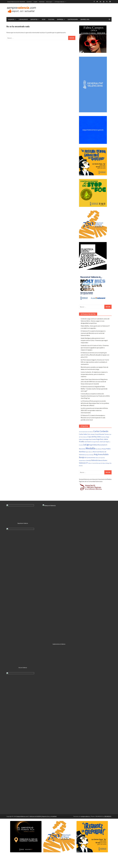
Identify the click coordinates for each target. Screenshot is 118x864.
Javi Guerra (88, 442)
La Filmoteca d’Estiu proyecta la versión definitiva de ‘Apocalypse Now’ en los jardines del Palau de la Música (95, 403)
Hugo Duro (99, 439)
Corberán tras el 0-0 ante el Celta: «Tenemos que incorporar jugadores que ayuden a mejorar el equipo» (95, 348)
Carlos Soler (83, 434)
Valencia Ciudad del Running (94, 463)
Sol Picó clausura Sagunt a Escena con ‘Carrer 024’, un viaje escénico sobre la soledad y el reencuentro (95, 362)
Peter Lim (91, 452)
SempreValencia (82, 460)
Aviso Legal (49, 1)
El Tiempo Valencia (59, 1)
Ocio (43, 19)
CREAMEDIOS (107, 816)
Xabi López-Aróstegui (104, 463)
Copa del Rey (92, 437)
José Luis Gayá (104, 442)
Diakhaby (103, 437)
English (35, 1)
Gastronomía (73, 19)
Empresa (60, 19)
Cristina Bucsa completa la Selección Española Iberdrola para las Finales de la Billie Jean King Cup (95, 396)
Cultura (51, 19)
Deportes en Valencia (23, 523)
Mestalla (90, 448)
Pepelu (86, 452)
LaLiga (86, 444)
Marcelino (82, 449)
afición (80, 431)
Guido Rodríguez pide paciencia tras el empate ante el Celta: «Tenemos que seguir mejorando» (94, 340)
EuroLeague (86, 439)
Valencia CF (83, 463)
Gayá (90, 439)
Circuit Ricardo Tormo (102, 434)
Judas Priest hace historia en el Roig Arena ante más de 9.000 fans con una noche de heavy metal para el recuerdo (94, 381)
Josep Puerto (95, 442)
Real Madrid (87, 454)
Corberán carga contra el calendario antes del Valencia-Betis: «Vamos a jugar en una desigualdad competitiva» (95, 321)
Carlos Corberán (100, 431)
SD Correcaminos (90, 457)
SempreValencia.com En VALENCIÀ (16, 1)
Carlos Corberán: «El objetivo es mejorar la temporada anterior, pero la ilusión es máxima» (94, 374)
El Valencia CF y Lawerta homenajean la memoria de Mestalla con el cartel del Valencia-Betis (93, 333)
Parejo (104, 449)
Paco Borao (98, 449)
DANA (99, 437)
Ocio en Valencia (23, 667)
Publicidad (41, 1)
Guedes (94, 439)
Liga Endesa (93, 445)
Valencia (94, 460)
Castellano (29, 1)
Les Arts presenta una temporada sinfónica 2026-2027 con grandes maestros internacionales (94, 410)
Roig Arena (98, 454)
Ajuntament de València (87, 431)
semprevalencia (85, 816)
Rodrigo (92, 454)
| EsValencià (23, 19)
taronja (88, 460)
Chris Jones (90, 434)
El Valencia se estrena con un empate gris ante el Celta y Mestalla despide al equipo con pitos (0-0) (95, 355)
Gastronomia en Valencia (59, 644)
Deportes (34, 19)
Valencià (11, 19)
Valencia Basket (102, 460)
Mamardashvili (102, 445)
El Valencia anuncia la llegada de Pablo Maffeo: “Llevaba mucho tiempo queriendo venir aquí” (94, 389)
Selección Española (100, 457)
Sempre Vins (84, 19)
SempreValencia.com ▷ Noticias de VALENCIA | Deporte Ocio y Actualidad (36, 816)
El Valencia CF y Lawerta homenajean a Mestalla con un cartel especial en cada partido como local (93, 417)
